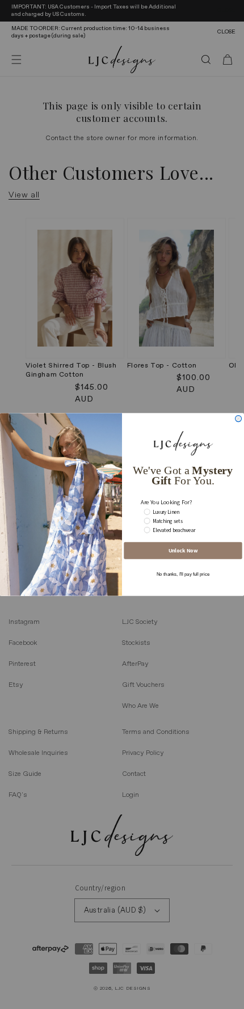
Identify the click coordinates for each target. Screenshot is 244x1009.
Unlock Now (183, 550)
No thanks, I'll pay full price (183, 574)
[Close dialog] (238, 419)
